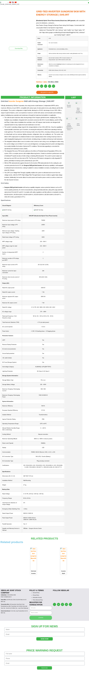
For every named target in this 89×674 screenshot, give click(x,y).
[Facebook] (62, 604)
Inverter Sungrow (16, 101)
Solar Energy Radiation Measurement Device (70, 126)
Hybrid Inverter (9, 7)
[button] (18, 48)
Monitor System (69, 106)
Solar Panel (78, 124)
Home (2, 7)
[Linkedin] (70, 604)
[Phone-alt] (54, 604)
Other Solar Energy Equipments (79, 110)
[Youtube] (66, 604)
